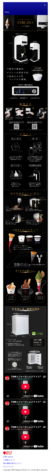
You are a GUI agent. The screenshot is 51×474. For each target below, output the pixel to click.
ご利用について (9, 460)
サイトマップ (8, 467)
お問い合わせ (8, 457)
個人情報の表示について (12, 463)
